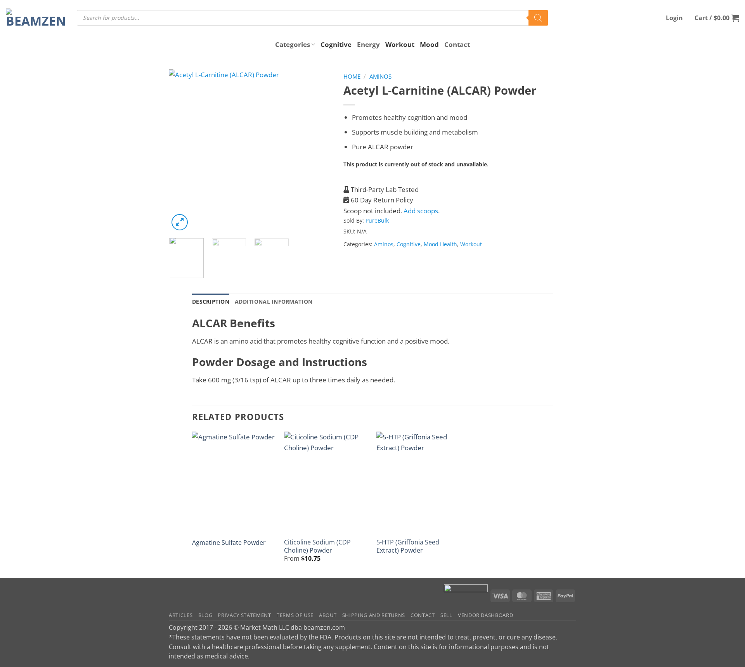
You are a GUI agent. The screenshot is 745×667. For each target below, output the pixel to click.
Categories (292, 44)
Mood (429, 44)
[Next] (319, 151)
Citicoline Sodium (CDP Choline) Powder (317, 546)
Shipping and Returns (373, 615)
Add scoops (421, 210)
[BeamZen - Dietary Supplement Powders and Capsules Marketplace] (35, 18)
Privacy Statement (244, 615)
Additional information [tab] (273, 301)
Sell (446, 615)
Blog (205, 615)
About (327, 615)
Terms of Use (295, 615)
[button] (674, 18)
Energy (368, 44)
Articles (180, 615)
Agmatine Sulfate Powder (229, 542)
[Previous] (182, 151)
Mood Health (440, 244)
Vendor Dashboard (485, 615)
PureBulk (377, 220)
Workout (399, 44)
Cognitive (336, 44)
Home (351, 76)
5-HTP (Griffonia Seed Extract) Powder (407, 546)
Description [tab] (210, 301)
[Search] (538, 18)
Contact (457, 44)
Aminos (380, 76)
